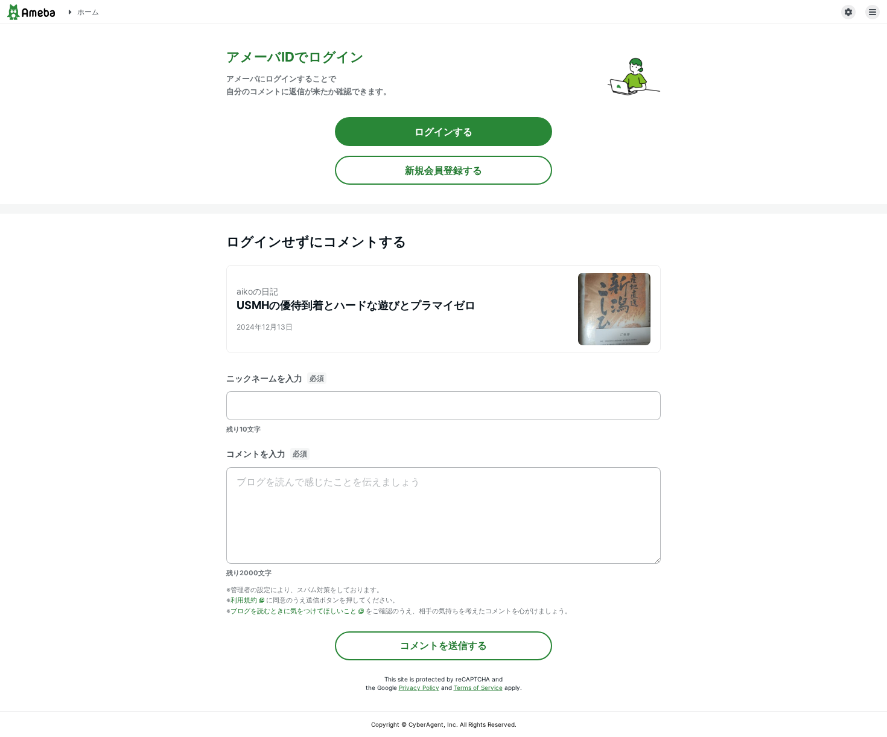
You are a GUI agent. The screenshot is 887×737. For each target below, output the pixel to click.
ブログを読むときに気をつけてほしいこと (293, 611)
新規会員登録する (443, 170)
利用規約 (243, 600)
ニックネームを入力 (264, 378)
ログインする (443, 132)
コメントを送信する (443, 645)
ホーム (88, 11)
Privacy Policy (419, 687)
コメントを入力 (255, 453)
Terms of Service (478, 687)
